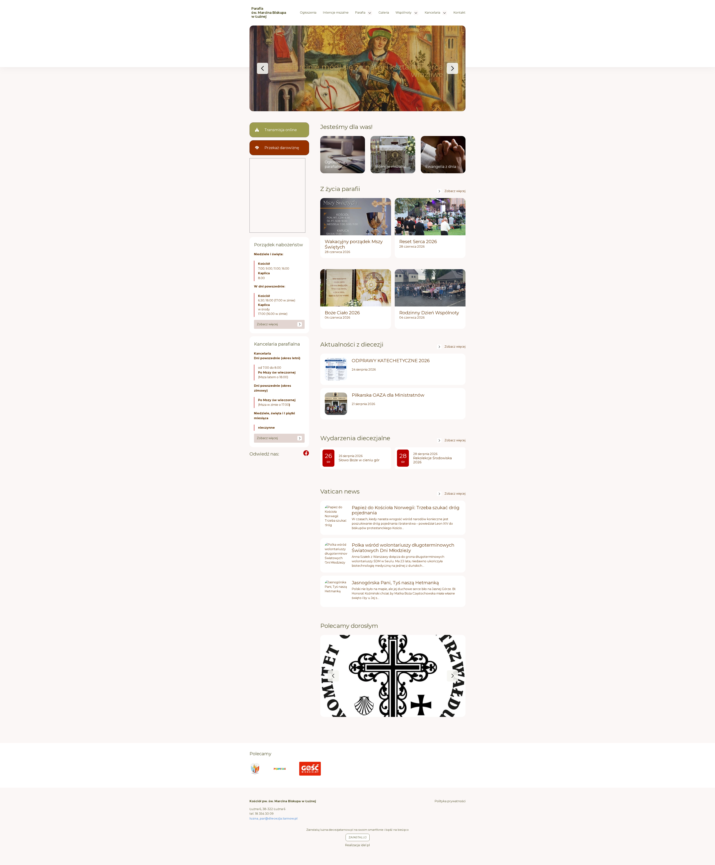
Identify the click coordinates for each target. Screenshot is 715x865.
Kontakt (459, 12)
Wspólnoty (403, 12)
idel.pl (365, 845)
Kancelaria (433, 12)
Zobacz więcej (454, 191)
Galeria (384, 12)
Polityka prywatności (450, 801)
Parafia (360, 12)
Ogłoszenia (308, 12)
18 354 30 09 (264, 813)
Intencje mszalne (336, 12)
